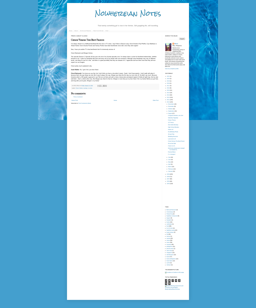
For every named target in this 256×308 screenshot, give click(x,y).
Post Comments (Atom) (84, 103)
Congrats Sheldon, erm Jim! (175, 115)
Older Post (155, 100)
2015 (168, 90)
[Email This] (98, 86)
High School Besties (173, 127)
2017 (168, 85)
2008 (168, 176)
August (170, 113)
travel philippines (171, 259)
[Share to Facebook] (104, 86)
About (76, 30)
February (170, 169)
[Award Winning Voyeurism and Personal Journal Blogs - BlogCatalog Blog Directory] (175, 289)
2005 (168, 183)
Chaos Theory (172, 120)
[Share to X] (102, 86)
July (169, 157)
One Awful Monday (173, 125)
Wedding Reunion (173, 136)
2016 (168, 88)
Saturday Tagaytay (173, 117)
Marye (176, 43)
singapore (169, 252)
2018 (168, 83)
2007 (168, 179)
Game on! (170, 129)
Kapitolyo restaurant (171, 216)
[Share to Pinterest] (106, 86)
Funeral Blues (172, 152)
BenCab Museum (171, 209)
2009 (168, 174)
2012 (168, 97)
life (167, 234)
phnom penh (169, 248)
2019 (168, 81)
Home (70, 30)
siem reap (169, 250)
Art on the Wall (172, 143)
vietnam (168, 265)
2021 (168, 76)
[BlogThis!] (100, 86)
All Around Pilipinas (85, 30)
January (170, 171)
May (169, 162)
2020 (168, 78)
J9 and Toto (171, 134)
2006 (168, 181)
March (170, 166)
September (171, 111)
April (169, 164)
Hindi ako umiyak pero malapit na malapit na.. (176, 149)
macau (168, 236)
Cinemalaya (169, 212)
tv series (90, 88)
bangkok (168, 220)
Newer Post (75, 100)
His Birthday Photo (173, 131)
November (171, 106)
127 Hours (171, 122)
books (168, 222)
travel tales (169, 261)
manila (168, 238)
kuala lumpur (170, 232)
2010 (168, 102)
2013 (168, 95)
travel (168, 256)
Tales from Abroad (98, 30)
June (169, 159)
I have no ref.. (171, 146)
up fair (168, 263)
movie (168, 240)
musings (85, 88)
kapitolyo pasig (170, 230)
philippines (169, 246)
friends (81, 88)
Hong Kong (169, 214)
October (170, 109)
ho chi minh (169, 228)
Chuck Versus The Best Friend (176, 141)
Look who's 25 (172, 139)
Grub (107, 30)
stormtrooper (169, 254)
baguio (168, 218)
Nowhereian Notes (128, 13)
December (171, 104)
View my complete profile (172, 68)
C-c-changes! (171, 154)
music (168, 242)
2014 (168, 92)
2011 (168, 99)
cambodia (169, 224)
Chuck (77, 88)
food (167, 226)
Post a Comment (78, 97)
